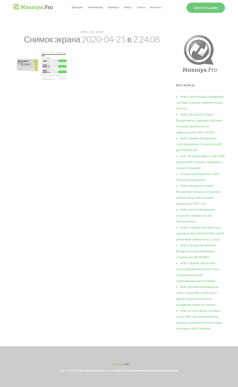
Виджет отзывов (125, 370)
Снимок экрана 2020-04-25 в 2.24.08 (92, 39)
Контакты (155, 7)
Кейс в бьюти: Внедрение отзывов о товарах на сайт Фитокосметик (195, 215)
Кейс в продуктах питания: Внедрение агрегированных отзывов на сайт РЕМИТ (196, 251)
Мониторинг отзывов (166, 370)
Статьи (141, 7)
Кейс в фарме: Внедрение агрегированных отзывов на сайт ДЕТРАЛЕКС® (199, 144)
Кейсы (128, 7)
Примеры (113, 7)
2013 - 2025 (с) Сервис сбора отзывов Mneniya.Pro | (88, 370)
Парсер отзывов (144, 370)
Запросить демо (205, 8)
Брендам (77, 7)
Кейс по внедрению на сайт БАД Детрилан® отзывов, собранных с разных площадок (200, 162)
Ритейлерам (95, 7)
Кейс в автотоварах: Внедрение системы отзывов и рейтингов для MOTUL (200, 102)
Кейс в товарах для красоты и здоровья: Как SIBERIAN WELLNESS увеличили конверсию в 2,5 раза (200, 233)
